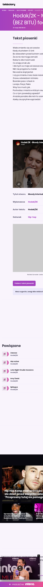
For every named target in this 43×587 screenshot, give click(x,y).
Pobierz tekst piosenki (24, 283)
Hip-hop (30, 10)
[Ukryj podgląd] (38, 556)
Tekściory (11, 10)
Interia (4, 10)
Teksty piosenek (21, 10)
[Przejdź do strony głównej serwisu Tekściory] (9, 4)
